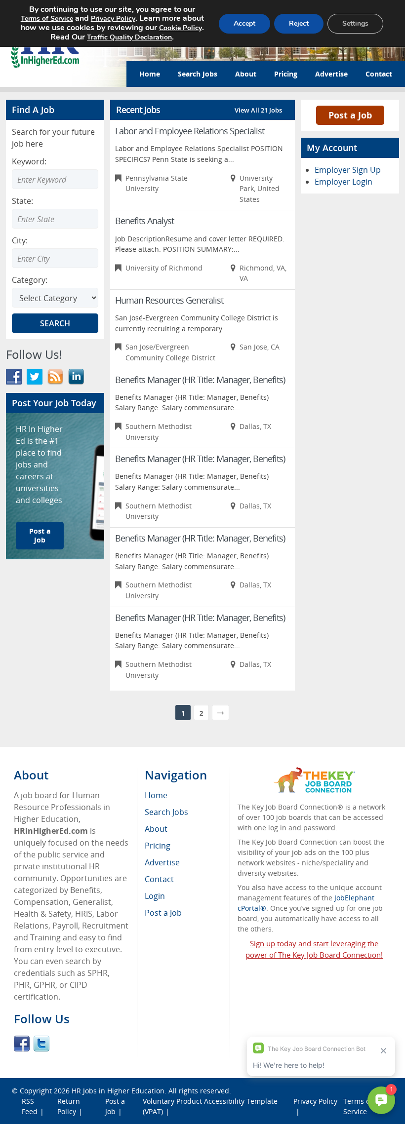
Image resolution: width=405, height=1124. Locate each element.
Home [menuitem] (156, 795)
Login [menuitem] (155, 896)
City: (20, 240)
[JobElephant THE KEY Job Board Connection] (314, 771)
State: (22, 200)
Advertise (331, 73)
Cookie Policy (180, 28)
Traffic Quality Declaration (129, 37)
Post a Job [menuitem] (163, 912)
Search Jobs (197, 73)
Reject (299, 23)
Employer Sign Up (348, 169)
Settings (355, 23)
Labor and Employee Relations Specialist (189, 131)
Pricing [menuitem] (157, 845)
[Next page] (220, 712)
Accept (244, 23)
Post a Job (39, 535)
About (245, 73)
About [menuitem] (156, 828)
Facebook (22, 1043)
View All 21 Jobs (258, 110)
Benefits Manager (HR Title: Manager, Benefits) (200, 380)
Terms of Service (47, 18)
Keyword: (29, 161)
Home (149, 73)
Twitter (41, 1043)
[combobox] (55, 219)
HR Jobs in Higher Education (118, 1090)
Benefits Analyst (144, 221)
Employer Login (343, 181)
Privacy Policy (113, 18)
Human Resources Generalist (169, 300)
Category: (29, 279)
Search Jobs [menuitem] (166, 812)
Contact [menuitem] (159, 879)
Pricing (285, 73)
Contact (378, 73)
